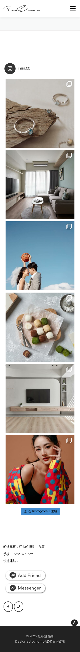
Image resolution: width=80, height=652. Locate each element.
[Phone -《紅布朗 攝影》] (18, 606)
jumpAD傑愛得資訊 (50, 641)
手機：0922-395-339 (18, 554)
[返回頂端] (74, 622)
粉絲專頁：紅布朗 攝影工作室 (24, 547)
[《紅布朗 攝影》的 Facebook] (8, 606)
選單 (71, 8)
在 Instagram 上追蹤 (42, 511)
